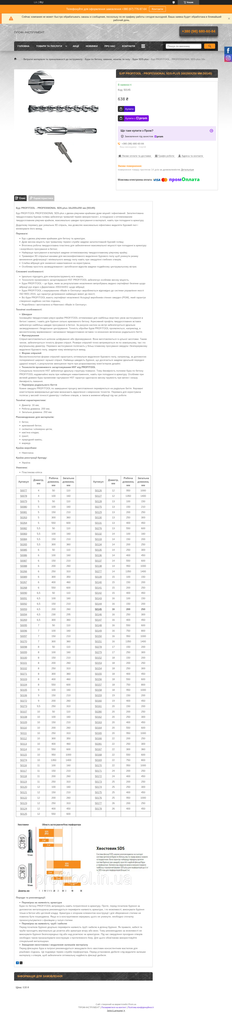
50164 (98, 727)
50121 (23, 792)
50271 (23, 673)
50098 (23, 646)
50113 (23, 743)
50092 (23, 603)
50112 (23, 738)
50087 (23, 560)
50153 (98, 663)
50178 (98, 808)
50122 (23, 797)
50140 (98, 582)
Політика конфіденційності (141, 1007)
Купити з (130, 118)
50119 (23, 781)
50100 (23, 657)
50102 (23, 668)
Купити (129, 109)
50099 (23, 652)
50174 (98, 786)
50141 (98, 587)
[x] (21, 963)
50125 (23, 813)
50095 (23, 625)
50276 (98, 528)
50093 (23, 609)
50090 (23, 592)
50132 (98, 533)
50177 (98, 803)
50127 (98, 495)
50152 (98, 657)
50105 (23, 689)
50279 (98, 652)
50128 (98, 501)
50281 (98, 743)
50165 (98, 733)
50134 (98, 544)
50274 (23, 760)
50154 (98, 668)
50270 (23, 641)
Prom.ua (132, 1004)
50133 (98, 539)
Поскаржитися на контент (113, 1007)
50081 (23, 512)
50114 (23, 749)
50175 (98, 792)
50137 (98, 560)
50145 (98, 609)
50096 (23, 630)
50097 (23, 636)
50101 (23, 663)
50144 (98, 603)
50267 (23, 582)
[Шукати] (209, 46)
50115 (23, 754)
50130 (98, 517)
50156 (98, 679)
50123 (23, 803)
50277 (98, 571)
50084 (23, 539)
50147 (98, 619)
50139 (98, 576)
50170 (98, 765)
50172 (98, 776)
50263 (23, 517)
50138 (98, 566)
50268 (23, 587)
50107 (23, 711)
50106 (23, 695)
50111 (23, 733)
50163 (98, 722)
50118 (23, 776)
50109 (23, 722)
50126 (98, 490)
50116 (23, 765)
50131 (98, 522)
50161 (98, 706)
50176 (98, 797)
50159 (98, 695)
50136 (98, 555)
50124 (23, 808)
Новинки (92, 46)
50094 (23, 614)
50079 (23, 501)
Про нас (109, 46)
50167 (98, 749)
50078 (23, 495)
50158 (98, 689)
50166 (98, 738)
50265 (23, 544)
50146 (98, 614)
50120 (23, 786)
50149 (98, 630)
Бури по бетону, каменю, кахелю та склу (107, 59)
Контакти (157, 9)
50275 (98, 506)
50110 (23, 727)
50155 (98, 673)
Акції (76, 46)
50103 (23, 679)
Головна (23, 46)
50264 (23, 522)
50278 (98, 646)
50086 (23, 555)
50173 (98, 781)
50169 (98, 760)
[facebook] (17, 963)
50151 (98, 641)
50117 (23, 770)
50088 (23, 566)
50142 (98, 592)
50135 (98, 549)
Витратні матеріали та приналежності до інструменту (53, 59)
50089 (23, 576)
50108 (23, 716)
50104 (23, 684)
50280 (98, 711)
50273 (23, 706)
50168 (98, 754)
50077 (23, 490)
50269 (23, 619)
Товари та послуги (49, 46)
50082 (23, 528)
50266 (23, 571)
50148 (98, 625)
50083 (23, 533)
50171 (98, 770)
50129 (98, 512)
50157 (98, 684)
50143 (98, 598)
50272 (23, 700)
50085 (23, 549)
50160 (98, 700)
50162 (98, 716)
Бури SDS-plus (140, 59)
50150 (98, 636)
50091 (23, 598)
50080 (23, 506)
